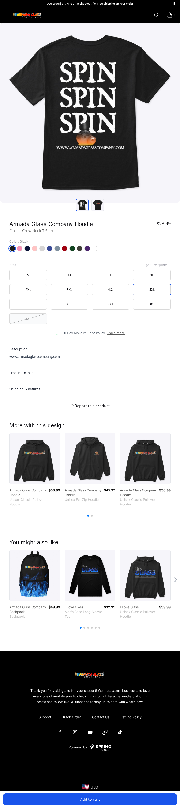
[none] (156, 265)
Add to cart (90, 799)
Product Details (21, 373)
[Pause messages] (174, 3)
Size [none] (12, 265)
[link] (35, 458)
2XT (110, 304)
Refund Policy (131, 717)
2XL (28, 289)
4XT (28, 318)
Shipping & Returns (24, 389)
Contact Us (100, 717)
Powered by (78, 747)
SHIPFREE (68, 4)
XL (152, 275)
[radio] (28, 275)
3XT (152, 304)
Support (45, 717)
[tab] (82, 205)
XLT (69, 304)
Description (18, 349)
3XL (69, 289)
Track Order (71, 717)
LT (28, 304)
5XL (152, 289)
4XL (110, 289)
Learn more (116, 333)
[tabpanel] (90, 113)
